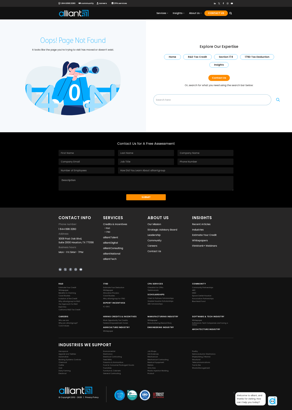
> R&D (106, 228)
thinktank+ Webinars (204, 246)
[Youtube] (231, 3)
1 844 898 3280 (67, 229)
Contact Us (216, 13)
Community (155, 240)
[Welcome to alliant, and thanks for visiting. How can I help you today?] (272, 400)
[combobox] (212, 99)
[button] (167, 13)
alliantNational (111, 253)
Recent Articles (201, 224)
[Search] (230, 13)
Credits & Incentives (115, 224)
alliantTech (109, 259)
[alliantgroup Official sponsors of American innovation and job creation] (74, 13)
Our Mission (154, 224)
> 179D (106, 232)
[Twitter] (219, 3)
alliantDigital (110, 242)
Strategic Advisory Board (162, 229)
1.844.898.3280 (67, 3)
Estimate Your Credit (204, 235)
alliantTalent (110, 237)
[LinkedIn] (214, 3)
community (87, 3)
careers (102, 3)
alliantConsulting (113, 248)
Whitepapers (200, 240)
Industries (198, 229)
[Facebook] (223, 3)
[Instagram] (227, 3)
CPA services (120, 3)
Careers (152, 246)
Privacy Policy (92, 397)
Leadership (154, 235)
